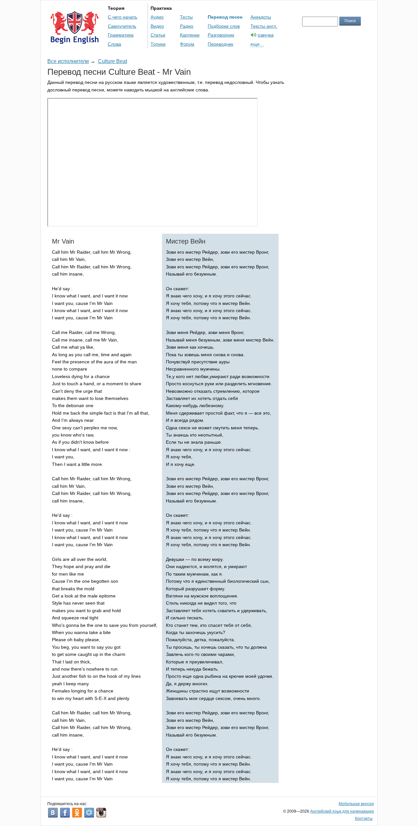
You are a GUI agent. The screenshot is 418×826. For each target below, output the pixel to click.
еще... (257, 44)
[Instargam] (101, 813)
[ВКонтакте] (53, 813)
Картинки (190, 35)
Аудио (157, 17)
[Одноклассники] (77, 813)
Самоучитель (122, 26)
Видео (157, 26)
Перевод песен (225, 17)
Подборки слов (224, 26)
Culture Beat (112, 61)
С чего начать (122, 17)
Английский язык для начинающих (342, 811)
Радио (186, 26)
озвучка (266, 35)
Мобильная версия (356, 804)
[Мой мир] (89, 813)
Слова (114, 44)
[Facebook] (65, 813)
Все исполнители (68, 61)
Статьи (158, 35)
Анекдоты (260, 17)
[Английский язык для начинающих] (74, 41)
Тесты (186, 17)
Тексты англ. (263, 26)
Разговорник (221, 35)
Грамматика (121, 35)
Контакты (364, 818)
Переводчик (220, 44)
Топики (158, 44)
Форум (187, 44)
